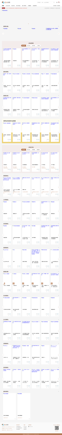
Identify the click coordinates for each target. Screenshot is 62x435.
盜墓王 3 (43, 357)
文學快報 (33, 45)
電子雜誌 (18, 5)
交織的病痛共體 (54, 85)
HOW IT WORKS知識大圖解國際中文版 (7, 190)
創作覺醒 (34, 237)
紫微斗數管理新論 (45, 333)
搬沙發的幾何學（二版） (16, 310)
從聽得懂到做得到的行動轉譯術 (45, 61)
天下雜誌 (43, 164)
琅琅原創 (58, 5)
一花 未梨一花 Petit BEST (25, 382)
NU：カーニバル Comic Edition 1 (54, 358)
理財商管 (23, 45)
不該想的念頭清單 (7, 309)
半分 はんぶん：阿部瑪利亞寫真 (54, 382)
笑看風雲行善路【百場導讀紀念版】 (7, 110)
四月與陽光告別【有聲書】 (35, 286)
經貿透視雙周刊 (35, 164)
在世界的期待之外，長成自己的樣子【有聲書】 (54, 286)
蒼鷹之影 (15, 213)
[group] (31, 17)
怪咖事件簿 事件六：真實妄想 (45, 214)
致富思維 (15, 60)
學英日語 (28, 149)
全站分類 (8, 5)
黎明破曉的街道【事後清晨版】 (35, 135)
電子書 (13, 5)
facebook (31, 426)
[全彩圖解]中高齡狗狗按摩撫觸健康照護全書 (26, 334)
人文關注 (38, 45)
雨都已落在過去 (35, 109)
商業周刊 (5, 164)
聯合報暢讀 (20, 415)
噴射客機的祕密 (35, 309)
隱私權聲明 (18, 429)
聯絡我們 (25, 429)
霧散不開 (34, 213)
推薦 (3, 5)
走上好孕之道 (6, 261)
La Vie (33, 189)
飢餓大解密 (25, 261)
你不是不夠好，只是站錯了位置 (35, 61)
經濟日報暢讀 (6, 415)
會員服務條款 (18, 426)
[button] (3, 34)
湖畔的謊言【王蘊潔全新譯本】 (16, 135)
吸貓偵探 (5, 213)
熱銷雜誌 (23, 149)
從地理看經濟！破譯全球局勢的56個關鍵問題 (54, 62)
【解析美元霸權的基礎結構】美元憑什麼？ (7, 62)
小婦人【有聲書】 (7, 285)
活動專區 (35, 5)
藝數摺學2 (53, 309)
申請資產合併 (52, 8)
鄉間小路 (24, 189)
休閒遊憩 (33, 149)
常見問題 (25, 427)
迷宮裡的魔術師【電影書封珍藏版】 (54, 136)
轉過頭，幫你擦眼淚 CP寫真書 (7, 382)
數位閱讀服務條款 (19, 427)
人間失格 (15, 285)
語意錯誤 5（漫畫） (26, 357)
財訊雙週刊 (25, 164)
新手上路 (25, 426)
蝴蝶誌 (43, 309)
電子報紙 (24, 5)
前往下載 (56, 430)
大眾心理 (28, 45)
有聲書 (29, 5)
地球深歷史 (25, 309)
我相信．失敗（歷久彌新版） (7, 86)
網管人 (52, 189)
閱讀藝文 (38, 149)
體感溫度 (53, 213)
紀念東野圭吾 (47, 8)
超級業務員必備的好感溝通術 (54, 238)
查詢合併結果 (58, 8)
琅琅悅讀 (54, 5)
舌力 (14, 261)
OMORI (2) (6, 357)
